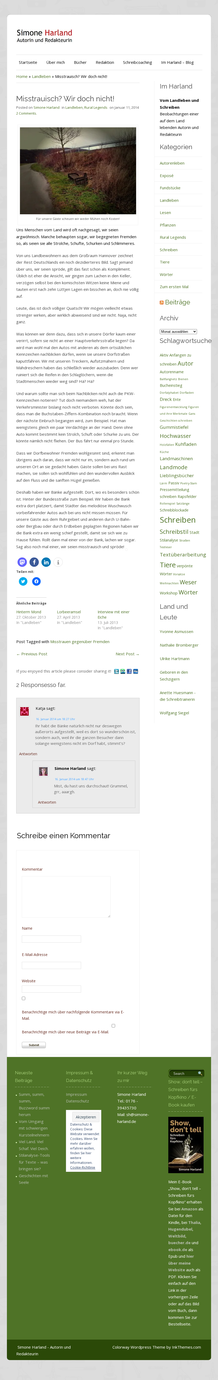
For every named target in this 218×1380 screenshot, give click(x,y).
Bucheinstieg (171, 385)
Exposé (167, 175)
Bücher (80, 62)
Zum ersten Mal (174, 286)
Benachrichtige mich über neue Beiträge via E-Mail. (65, 1031)
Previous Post (31, 653)
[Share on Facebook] (130, 671)
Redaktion (105, 62)
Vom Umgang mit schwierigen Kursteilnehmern (34, 1128)
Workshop (169, 592)
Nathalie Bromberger (179, 645)
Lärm (163, 483)
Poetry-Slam (188, 483)
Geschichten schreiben (176, 420)
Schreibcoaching (137, 62)
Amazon (189, 1208)
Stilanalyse (169, 540)
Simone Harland (46, 107)
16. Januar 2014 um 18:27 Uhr (55, 719)
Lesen (165, 212)
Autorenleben (172, 163)
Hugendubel (180, 1229)
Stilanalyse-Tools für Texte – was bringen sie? (34, 1161)
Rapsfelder (187, 496)
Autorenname (172, 371)
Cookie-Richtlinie (82, 1167)
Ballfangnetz (168, 379)
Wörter (166, 274)
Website (29, 980)
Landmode (173, 467)
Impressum (76, 1094)
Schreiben (169, 249)
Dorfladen (187, 393)
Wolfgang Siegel (174, 712)
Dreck (166, 399)
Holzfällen (167, 445)
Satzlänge (183, 503)
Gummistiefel (174, 427)
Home (22, 76)
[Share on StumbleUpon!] (123, 671)
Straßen (184, 540)
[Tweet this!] (117, 671)
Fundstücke (170, 187)
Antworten (28, 753)
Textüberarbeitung (183, 554)
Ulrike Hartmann (175, 658)
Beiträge (177, 302)
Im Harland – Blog (177, 62)
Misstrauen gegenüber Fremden (80, 641)
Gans (191, 414)
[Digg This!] (135, 671)
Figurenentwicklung (173, 407)
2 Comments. (26, 113)
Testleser (166, 547)
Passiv (173, 482)
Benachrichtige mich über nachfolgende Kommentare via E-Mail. (73, 1015)
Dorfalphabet (169, 393)
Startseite (28, 62)
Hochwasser (175, 435)
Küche (164, 452)
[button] (22, 562)
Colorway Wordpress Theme (138, 1347)
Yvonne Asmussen (176, 631)
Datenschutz (77, 1101)
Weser (188, 582)
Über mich (55, 62)
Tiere (165, 262)
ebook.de (178, 1249)
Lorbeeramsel (69, 611)
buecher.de (179, 1242)
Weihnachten (169, 583)
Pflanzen (168, 225)
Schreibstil (174, 531)
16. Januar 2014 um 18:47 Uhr (74, 779)
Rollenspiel (167, 503)
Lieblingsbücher (177, 475)
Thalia (194, 1222)
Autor (185, 363)
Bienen (183, 379)
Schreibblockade (174, 510)
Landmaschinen (176, 458)
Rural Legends (95, 107)
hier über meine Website (181, 1262)
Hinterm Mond (28, 611)
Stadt (194, 532)
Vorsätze (179, 574)
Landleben (41, 76)
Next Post (128, 653)
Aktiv (164, 355)
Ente (177, 399)
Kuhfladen (185, 444)
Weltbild (176, 1236)
